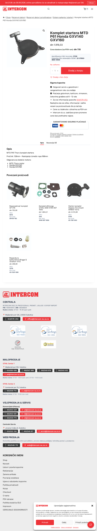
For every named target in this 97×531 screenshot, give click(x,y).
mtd (62, 136)
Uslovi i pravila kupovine (13, 467)
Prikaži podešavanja (83, 522)
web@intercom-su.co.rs (37, 445)
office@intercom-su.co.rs (38, 319)
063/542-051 (12, 414)
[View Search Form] (48, 9)
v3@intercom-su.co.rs (32, 414)
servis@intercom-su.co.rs (50, 431)
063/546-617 (28, 431)
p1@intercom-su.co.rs (32, 391)
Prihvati (45, 522)
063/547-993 (29, 370)
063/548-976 (46, 370)
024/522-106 (12, 431)
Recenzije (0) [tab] (51, 143)
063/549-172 (13, 445)
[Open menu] (92, 9)
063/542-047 (12, 410)
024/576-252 (82, 100)
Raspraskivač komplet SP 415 (18, 207)
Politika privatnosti (10, 485)
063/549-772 (12, 418)
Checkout (7, 492)
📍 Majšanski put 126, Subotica (14, 367)
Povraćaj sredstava (11, 478)
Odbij (64, 522)
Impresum (76, 527)
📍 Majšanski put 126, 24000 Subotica (18, 315)
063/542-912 (63, 370)
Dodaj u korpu (75, 70)
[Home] (4, 17)
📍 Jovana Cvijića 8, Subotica (14, 428)
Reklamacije (8, 471)
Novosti (6, 464)
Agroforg (57, 137)
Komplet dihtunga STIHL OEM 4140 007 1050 (48, 208)
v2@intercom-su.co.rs (32, 410)
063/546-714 (12, 391)
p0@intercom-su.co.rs (15, 374)
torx (70, 136)
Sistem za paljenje (77, 134)
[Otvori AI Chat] (90, 524)
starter (66, 136)
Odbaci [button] (91, 3)
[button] (92, 506)
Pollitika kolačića (55, 527)
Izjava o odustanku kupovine (14, 481)
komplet (57, 136)
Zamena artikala (9, 474)
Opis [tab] (42, 143)
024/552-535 (12, 370)
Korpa (5, 488)
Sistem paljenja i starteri (66, 30)
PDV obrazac (8, 499)
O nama (6, 495)
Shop (5, 460)
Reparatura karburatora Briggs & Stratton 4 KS (18, 260)
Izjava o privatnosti (66, 527)
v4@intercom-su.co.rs (32, 418)
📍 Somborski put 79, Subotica (14, 387)
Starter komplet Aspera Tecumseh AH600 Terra (76, 208)
